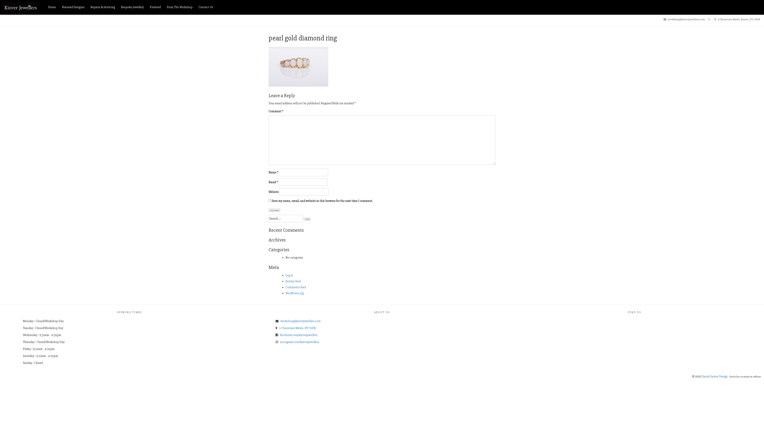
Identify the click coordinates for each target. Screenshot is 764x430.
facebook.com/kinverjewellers (299, 335)
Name (273, 172)
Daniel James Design (715, 376)
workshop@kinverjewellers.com (686, 19)
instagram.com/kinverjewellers (299, 342)
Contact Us (206, 7)
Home (52, 7)
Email (273, 182)
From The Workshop (180, 7)
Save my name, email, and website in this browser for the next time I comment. (322, 201)
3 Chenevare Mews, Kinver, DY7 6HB (739, 19)
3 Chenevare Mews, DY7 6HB (297, 328)
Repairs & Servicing (103, 7)
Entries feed (293, 281)
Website (274, 192)
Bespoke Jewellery (132, 7)
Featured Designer (73, 7)
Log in (289, 275)
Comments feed (296, 287)
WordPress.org (295, 293)
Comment (276, 111)
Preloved (155, 7)
